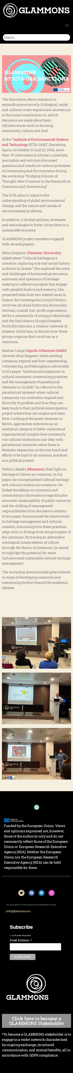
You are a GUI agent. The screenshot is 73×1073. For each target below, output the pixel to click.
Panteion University (44, 252)
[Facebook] (31, 893)
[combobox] (36, 37)
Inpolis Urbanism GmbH (46, 350)
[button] (67, 25)
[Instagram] (51, 893)
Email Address (21, 940)
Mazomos (35, 469)
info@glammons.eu (18, 911)
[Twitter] (21, 893)
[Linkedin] (41, 893)
